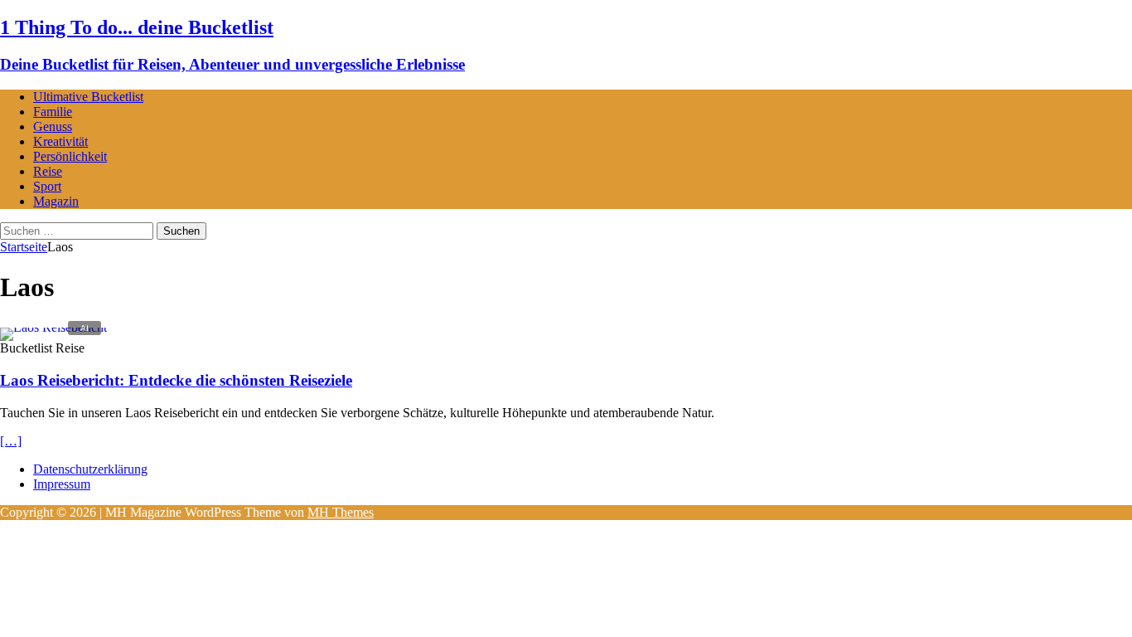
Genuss (52, 126)
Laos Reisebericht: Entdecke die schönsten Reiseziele (176, 380)
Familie (52, 112)
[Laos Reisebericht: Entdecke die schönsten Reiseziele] (53, 327)
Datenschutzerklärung (90, 469)
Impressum (61, 484)
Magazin (56, 201)
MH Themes (340, 512)
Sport (47, 186)
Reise (47, 171)
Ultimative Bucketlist (88, 97)
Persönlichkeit (70, 156)
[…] (11, 441)
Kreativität (60, 141)
